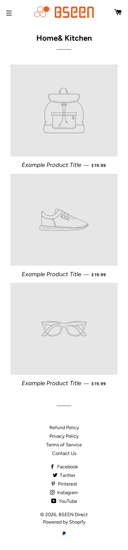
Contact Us (64, 453)
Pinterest (67, 484)
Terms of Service (64, 445)
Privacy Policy (64, 436)
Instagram (67, 492)
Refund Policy (64, 427)
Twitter (67, 475)
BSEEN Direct (73, 514)
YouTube (67, 501)
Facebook (67, 467)
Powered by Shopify (64, 522)
